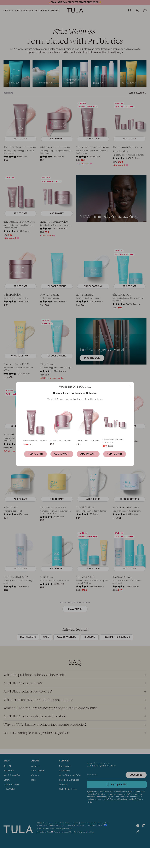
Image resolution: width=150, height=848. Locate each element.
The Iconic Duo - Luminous (35, 440)
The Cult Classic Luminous (87, 440)
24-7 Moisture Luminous (60, 440)
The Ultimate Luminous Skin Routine (113, 440)
